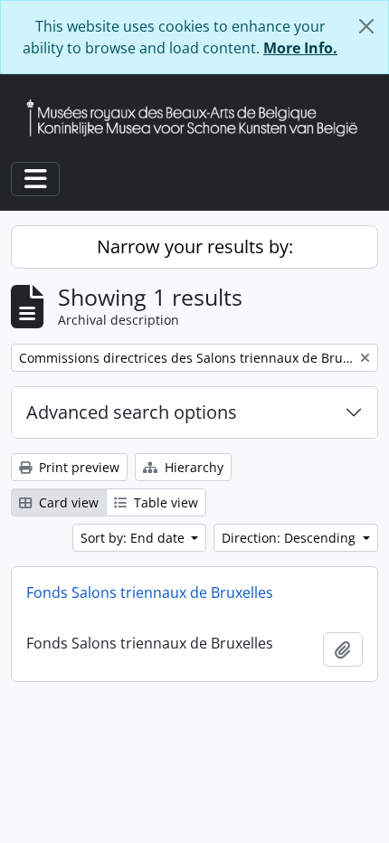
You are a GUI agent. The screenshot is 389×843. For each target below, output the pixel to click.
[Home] (199, 118)
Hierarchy (192, 467)
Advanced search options (131, 412)
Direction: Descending (290, 537)
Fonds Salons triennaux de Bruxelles (149, 592)
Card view (67, 502)
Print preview (77, 467)
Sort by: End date (134, 537)
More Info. (300, 48)
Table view (164, 502)
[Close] (366, 26)
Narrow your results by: (195, 246)
